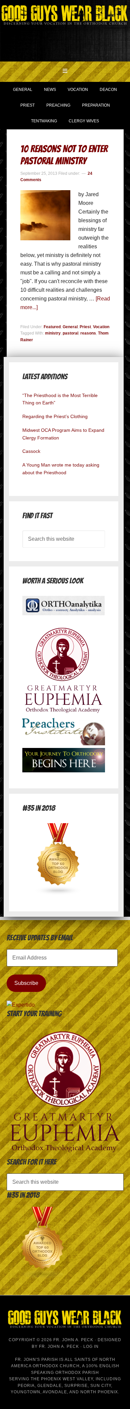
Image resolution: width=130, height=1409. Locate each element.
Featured (52, 327)
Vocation (101, 327)
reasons (88, 333)
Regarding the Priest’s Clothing (55, 416)
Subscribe (26, 983)
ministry (53, 333)
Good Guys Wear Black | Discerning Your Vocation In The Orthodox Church (65, 30)
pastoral (70, 333)
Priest (85, 327)
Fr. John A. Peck (59, 1346)
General (70, 327)
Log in (91, 1346)
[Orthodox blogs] (58, 893)
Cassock (31, 451)
